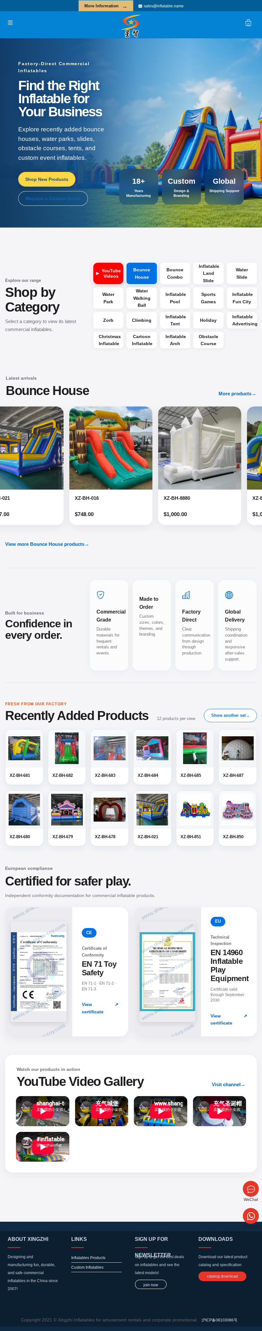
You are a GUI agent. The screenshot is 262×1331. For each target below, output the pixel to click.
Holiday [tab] (208, 320)
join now (150, 1285)
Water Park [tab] (108, 298)
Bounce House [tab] (141, 273)
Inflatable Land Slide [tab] (209, 273)
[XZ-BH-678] (213, 448)
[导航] (12, 22)
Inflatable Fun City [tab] (242, 298)
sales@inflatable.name (164, 6)
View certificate (100, 1008)
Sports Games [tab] (208, 298)
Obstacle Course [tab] (208, 340)
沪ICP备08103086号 (219, 1320)
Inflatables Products (88, 1258)
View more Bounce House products (47, 544)
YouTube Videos (111, 273)
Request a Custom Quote (53, 198)
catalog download (222, 1276)
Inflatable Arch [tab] (176, 340)
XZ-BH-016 (12, 498)
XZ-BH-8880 (102, 498)
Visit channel (228, 1084)
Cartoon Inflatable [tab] (142, 340)
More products (237, 393)
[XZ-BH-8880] (124, 448)
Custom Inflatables (87, 1267)
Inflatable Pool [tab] (176, 298)
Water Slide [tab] (242, 273)
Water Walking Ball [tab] (141, 298)
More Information (105, 6)
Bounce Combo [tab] (174, 273)
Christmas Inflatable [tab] (110, 340)
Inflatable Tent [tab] (176, 320)
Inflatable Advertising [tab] (244, 320)
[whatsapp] (251, 1216)
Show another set (230, 715)
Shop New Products (46, 179)
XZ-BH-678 (190, 498)
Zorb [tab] (108, 320)
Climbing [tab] (141, 320)
